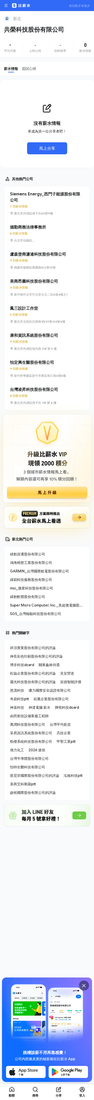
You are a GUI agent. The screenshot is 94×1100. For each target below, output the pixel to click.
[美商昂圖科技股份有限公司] (47, 287)
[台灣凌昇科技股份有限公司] (47, 395)
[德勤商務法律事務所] (47, 233)
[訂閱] (87, 18)
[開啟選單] (6, 6)
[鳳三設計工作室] (47, 314)
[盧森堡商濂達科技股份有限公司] (47, 260)
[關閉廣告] (84, 986)
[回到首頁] (7, 19)
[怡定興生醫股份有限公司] (47, 368)
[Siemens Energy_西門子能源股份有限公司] (47, 203)
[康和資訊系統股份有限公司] (47, 341)
